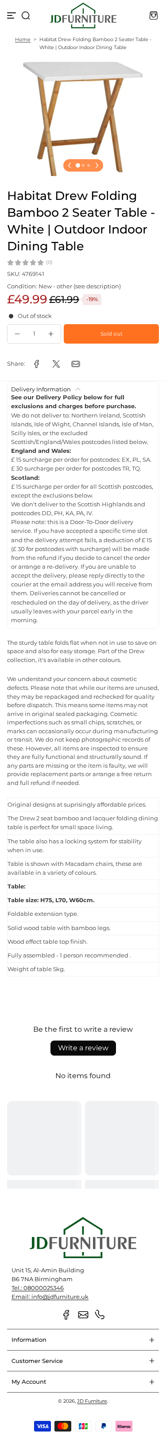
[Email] (83, 1314)
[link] (37, 364)
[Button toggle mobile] (12, 15)
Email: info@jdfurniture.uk (50, 1297)
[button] (25, 15)
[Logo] (83, 15)
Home (23, 39)
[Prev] (69, 165)
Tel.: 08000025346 (38, 1288)
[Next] (97, 165)
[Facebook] (66, 1314)
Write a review (83, 1048)
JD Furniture (92, 1401)
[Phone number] (100, 1314)
